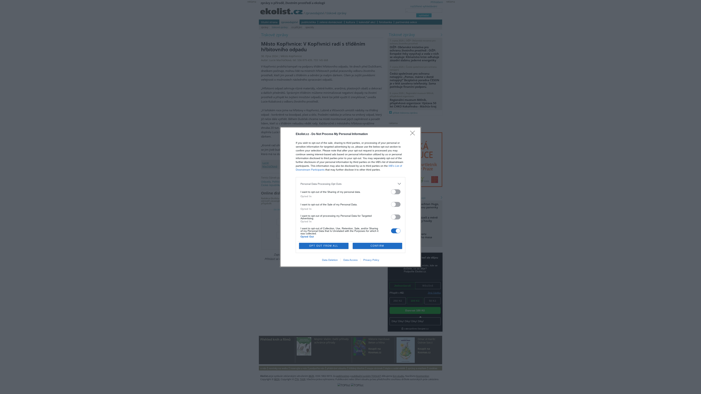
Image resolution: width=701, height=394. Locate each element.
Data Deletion (330, 259)
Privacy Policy (371, 259)
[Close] (413, 134)
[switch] (396, 191)
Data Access (350, 259)
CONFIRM (377, 245)
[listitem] (350, 184)
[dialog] (350, 197)
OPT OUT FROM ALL (323, 245)
